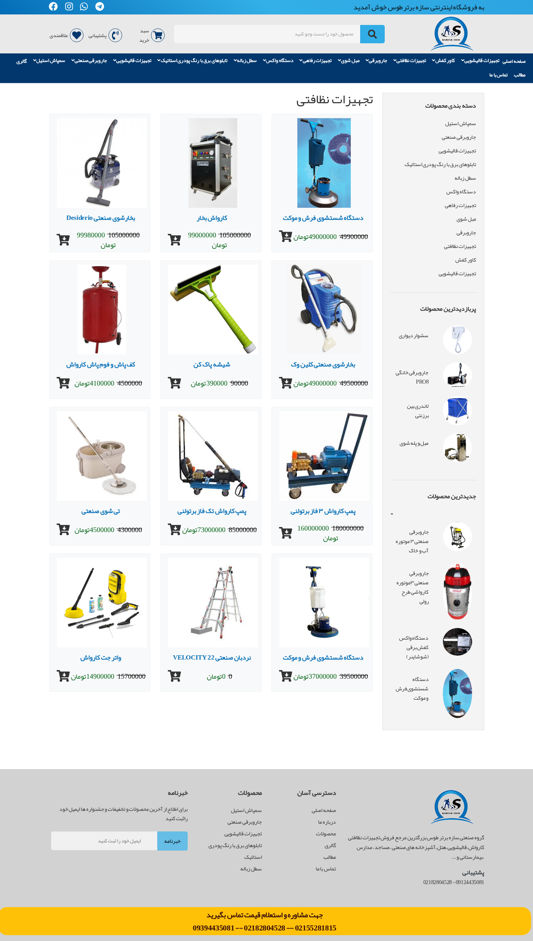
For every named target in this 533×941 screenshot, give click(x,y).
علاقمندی (59, 35)
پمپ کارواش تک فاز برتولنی (212, 511)
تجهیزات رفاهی (317, 61)
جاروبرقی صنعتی (91, 61)
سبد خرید (144, 35)
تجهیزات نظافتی (411, 61)
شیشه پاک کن (212, 364)
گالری (21, 61)
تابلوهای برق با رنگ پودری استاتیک (194, 61)
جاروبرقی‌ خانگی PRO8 (412, 377)
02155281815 (315, 928)
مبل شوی (350, 61)
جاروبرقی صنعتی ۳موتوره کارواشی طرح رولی (412, 587)
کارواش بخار (212, 217)
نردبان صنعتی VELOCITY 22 (212, 657)
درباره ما (327, 821)
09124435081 (470, 882)
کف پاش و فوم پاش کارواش (100, 364)
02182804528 (264, 928)
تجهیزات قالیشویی (481, 61)
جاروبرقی (378, 61)
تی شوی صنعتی (101, 511)
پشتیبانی (98, 35)
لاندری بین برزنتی (418, 410)
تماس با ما (498, 75)
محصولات (326, 833)
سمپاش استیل (50, 61)
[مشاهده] (285, 236)
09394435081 (214, 928)
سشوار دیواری (414, 335)
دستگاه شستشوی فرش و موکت (323, 217)
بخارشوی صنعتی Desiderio (100, 217)
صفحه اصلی (514, 61)
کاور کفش (445, 61)
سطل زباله (247, 61)
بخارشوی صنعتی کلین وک (323, 364)
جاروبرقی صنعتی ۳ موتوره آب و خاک (412, 541)
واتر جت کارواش (100, 657)
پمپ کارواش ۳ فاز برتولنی (323, 511)
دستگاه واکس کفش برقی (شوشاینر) (414, 647)
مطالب (520, 75)
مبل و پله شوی (414, 442)
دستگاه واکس (279, 61)
